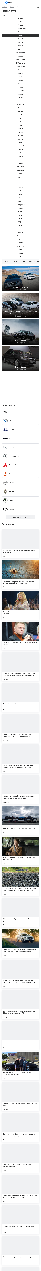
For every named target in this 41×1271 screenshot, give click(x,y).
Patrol (7, 261)
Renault (20, 39)
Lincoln (20, 160)
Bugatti (20, 73)
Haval (20, 250)
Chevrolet (20, 87)
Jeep (20, 142)
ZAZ (20, 225)
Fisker (20, 239)
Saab (20, 194)
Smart (20, 201)
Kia (20, 21)
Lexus (20, 156)
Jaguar (20, 139)
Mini (20, 174)
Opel (20, 180)
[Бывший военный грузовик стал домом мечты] (20, 697)
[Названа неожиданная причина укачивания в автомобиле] (20, 851)
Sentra (31, 261)
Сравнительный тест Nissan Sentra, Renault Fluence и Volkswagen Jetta (20, 313)
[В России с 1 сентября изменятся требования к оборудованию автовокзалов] (20, 1189)
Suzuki (20, 212)
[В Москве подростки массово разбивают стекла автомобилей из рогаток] (20, 574)
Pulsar (15, 261)
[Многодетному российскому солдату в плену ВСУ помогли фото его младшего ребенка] (20, 666)
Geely (20, 232)
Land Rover (20, 153)
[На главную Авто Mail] (10, 2)
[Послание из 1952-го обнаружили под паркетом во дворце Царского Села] (20, 728)
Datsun (20, 243)
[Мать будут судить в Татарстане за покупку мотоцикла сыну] (20, 543)
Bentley (20, 70)
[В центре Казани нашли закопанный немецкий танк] (20, 1096)
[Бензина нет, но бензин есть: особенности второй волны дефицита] (20, 1127)
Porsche (20, 187)
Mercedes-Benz (20, 28)
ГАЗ (20, 122)
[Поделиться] (38, 7)
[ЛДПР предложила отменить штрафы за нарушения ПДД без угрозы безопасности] (20, 974)
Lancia (20, 149)
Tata (20, 215)
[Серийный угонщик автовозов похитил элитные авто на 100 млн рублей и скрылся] (20, 820)
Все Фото (4, 7)
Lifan (20, 229)
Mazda (20, 25)
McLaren (20, 170)
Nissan (12, 7)
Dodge (20, 108)
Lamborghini (20, 146)
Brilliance (20, 236)
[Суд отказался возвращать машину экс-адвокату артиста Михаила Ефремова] (20, 758)
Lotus (21, 163)
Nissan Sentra (20, 340)
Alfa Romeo (20, 59)
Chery (20, 84)
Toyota (20, 46)
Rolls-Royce (20, 191)
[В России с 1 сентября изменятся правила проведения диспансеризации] (20, 789)
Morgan (20, 177)
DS (21, 256)
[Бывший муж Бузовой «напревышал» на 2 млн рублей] (20, 636)
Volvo (20, 222)
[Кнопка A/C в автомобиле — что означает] (20, 1219)
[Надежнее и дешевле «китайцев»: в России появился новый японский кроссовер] (20, 943)
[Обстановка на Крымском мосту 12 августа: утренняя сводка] (20, 912)
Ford (20, 118)
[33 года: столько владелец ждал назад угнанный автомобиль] (20, 1066)
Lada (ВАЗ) (20, 49)
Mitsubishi (20, 32)
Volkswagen (20, 53)
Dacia (20, 97)
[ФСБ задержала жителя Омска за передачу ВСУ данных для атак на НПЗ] (20, 1004)
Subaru (20, 208)
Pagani (20, 253)
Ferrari (20, 111)
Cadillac (20, 80)
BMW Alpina (20, 63)
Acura (20, 56)
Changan (20, 246)
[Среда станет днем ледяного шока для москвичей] (20, 1250)
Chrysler (20, 91)
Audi (3, 15)
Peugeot (20, 184)
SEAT (20, 198)
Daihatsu (20, 104)
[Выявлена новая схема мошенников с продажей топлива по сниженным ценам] (20, 1035)
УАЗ (20, 218)
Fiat (20, 115)
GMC (20, 125)
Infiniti (20, 135)
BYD (20, 77)
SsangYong (21, 205)
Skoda (20, 42)
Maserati (20, 167)
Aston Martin (20, 66)
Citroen (20, 94)
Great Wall (20, 129)
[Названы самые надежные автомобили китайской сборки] (20, 1158)
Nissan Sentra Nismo (20, 287)
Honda (20, 132)
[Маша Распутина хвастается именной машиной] (20, 605)
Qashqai (23, 261)
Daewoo (20, 101)
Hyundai (20, 18)
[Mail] (6, 2)
